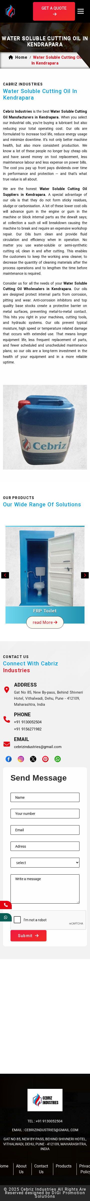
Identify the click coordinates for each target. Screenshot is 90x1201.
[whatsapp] (6, 917)
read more (43, 622)
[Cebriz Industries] (18, 11)
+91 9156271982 (28, 729)
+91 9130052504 (28, 722)
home (21, 57)
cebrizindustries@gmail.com (38, 747)
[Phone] (6, 719)
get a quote (54, 8)
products (64, 1166)
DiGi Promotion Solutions (60, 1194)
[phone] (6, 905)
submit (26, 935)
